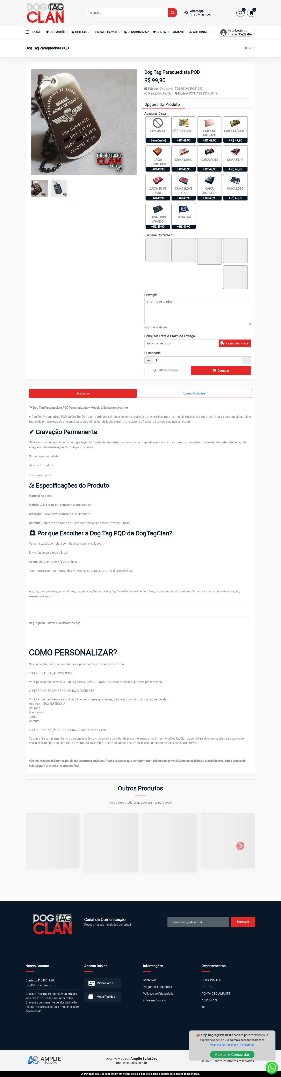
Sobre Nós (149, 984)
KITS (205, 1011)
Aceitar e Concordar (232, 1054)
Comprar (223, 370)
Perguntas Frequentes (157, 991)
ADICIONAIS (200, 32)
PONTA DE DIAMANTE (171, 32)
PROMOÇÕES (58, 32)
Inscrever (243, 926)
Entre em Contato (154, 1004)
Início (251, 48)
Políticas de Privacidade (158, 998)
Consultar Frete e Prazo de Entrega (169, 336)
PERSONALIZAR (138, 32)
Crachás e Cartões (105, 32)
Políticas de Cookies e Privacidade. (232, 1045)
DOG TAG (81, 32)
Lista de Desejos (167, 370)
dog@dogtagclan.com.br (42, 989)
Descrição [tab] (82, 393)
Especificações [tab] (194, 393)
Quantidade (152, 353)
